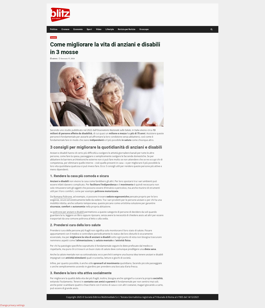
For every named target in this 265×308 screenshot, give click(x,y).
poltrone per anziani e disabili (68, 211)
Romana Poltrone (63, 196)
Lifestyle (110, 29)
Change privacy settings (12, 305)
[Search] (211, 29)
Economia (78, 29)
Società (53, 37)
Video (98, 29)
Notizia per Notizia (126, 29)
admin (55, 58)
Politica (53, 29)
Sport (89, 29)
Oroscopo (144, 29)
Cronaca (65, 29)
